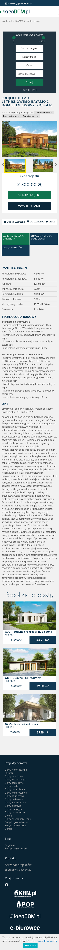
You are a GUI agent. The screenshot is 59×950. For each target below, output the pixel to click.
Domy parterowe (10, 116)
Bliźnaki (9, 773)
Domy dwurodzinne (15, 789)
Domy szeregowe (14, 782)
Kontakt (10, 858)
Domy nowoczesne (15, 812)
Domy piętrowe (13, 805)
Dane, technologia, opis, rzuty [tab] (13, 237)
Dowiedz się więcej (47, 941)
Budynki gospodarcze (16, 822)
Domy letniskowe (43, 112)
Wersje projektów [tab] (12, 247)
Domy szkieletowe (14, 796)
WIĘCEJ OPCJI (30, 90)
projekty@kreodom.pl (19, 3)
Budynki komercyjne (15, 825)
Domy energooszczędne (18, 819)
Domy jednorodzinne (16, 769)
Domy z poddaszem (15, 802)
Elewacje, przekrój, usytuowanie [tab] (41, 237)
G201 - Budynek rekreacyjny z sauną (28, 631)
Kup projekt (31, 195)
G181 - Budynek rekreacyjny (23, 677)
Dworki (8, 815)
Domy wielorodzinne (16, 792)
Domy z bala (11, 786)
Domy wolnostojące (15, 779)
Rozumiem (30, 945)
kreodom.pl (7, 21)
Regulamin (10, 845)
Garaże (8, 828)
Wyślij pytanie (29, 206)
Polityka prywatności (16, 848)
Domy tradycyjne (29, 116)
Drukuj (51, 221)
